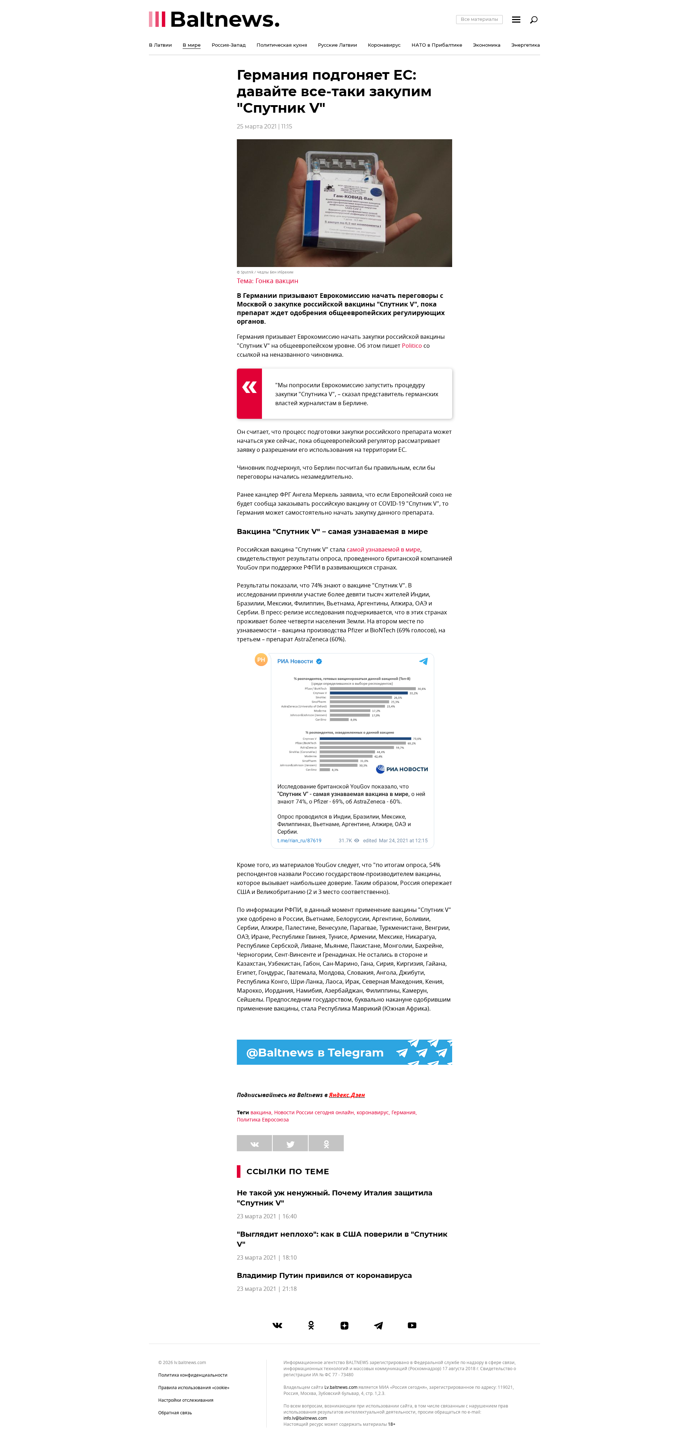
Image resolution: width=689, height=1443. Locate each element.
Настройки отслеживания (186, 1400)
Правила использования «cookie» (193, 1388)
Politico (412, 346)
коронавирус (373, 1112)
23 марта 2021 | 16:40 (267, 1216)
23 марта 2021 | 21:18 (267, 1289)
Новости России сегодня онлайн (314, 1112)
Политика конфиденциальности (193, 1375)
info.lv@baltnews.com (305, 1418)
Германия (404, 1112)
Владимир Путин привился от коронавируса (324, 1275)
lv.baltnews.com (340, 1388)
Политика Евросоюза (263, 1120)
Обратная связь (175, 1413)
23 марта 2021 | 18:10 (267, 1258)
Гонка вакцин (277, 281)
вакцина (260, 1112)
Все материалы (479, 19)
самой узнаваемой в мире (383, 549)
